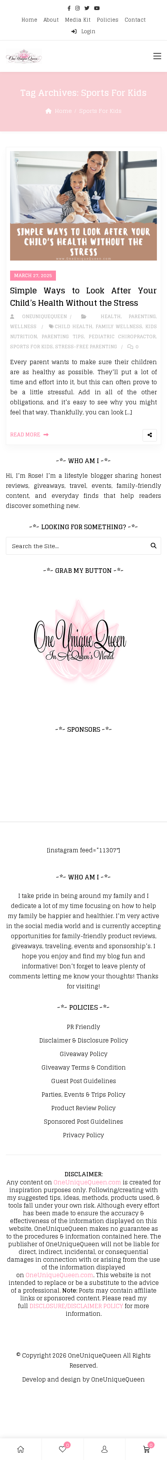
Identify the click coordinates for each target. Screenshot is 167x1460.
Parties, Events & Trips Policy (83, 1094)
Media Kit (77, 19)
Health (111, 316)
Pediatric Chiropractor (122, 336)
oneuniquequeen (41, 316)
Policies (107, 19)
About (51, 19)
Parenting (142, 316)
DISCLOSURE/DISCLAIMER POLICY (76, 1306)
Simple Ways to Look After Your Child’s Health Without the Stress (83, 297)
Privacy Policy (83, 1135)
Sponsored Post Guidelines (83, 1121)
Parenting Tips (63, 336)
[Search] (153, 546)
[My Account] (104, 1449)
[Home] (20, 1449)
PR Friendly (83, 1027)
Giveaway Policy (84, 1054)
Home (29, 19)
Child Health (73, 326)
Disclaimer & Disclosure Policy (83, 1040)
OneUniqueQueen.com (87, 1182)
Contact (135, 19)
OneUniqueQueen (95, 1355)
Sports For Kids (31, 346)
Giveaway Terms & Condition (84, 1067)
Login (88, 31)
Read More (25, 434)
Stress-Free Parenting (86, 346)
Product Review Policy (83, 1108)
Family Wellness (119, 326)
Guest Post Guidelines (83, 1081)
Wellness (23, 326)
